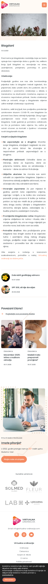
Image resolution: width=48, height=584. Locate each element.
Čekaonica (8, 351)
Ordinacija (24, 548)
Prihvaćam (9, 580)
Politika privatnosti (24, 561)
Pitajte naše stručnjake (14, 459)
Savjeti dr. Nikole (24, 555)
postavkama (7, 575)
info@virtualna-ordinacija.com (27, 528)
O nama (24, 558)
